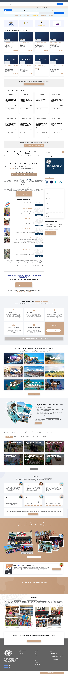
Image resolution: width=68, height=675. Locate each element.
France (28, 223)
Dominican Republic (53, 224)
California (21, 243)
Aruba (46, 228)
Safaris (36, 660)
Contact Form (54, 653)
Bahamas (17, 242)
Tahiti (38, 254)
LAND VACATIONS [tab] (18, 10)
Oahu (42, 242)
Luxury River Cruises (43, 15)
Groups (22, 436)
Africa (19, 213)
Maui (39, 242)
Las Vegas (17, 243)
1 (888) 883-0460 (18, 673)
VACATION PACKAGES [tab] (30, 10)
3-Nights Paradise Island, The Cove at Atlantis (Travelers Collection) (57, 100)
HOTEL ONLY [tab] (41, 10)
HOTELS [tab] (49, 10)
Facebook (43, 582)
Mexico (33, 213)
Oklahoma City (38, 526)
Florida (13, 243)
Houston (20, 526)
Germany (22, 254)
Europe (25, 223)
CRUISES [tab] (8, 10)
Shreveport (25, 526)
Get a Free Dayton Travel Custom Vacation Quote (24, 174)
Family (27, 436)
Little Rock (29, 526)
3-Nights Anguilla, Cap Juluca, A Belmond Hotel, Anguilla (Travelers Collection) (42, 124)
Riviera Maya (39, 243)
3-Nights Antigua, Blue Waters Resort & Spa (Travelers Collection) (57, 124)
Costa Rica (18, 232)
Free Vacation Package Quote (34, 641)
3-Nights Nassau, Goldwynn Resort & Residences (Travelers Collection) (10, 124)
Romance (16, 436)
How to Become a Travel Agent (33, 158)
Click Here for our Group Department (24, 291)
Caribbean (16, 213)
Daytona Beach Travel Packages (24, 179)
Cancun (28, 243)
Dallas (45, 525)
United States (33, 232)
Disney (33, 436)
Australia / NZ (37, 213)
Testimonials (22, 655)
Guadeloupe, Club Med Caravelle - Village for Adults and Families (26, 100)
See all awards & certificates (49, 178)
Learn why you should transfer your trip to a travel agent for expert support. (34, 7)
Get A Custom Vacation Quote (34, 338)
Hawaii (28, 232)
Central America (48, 198)
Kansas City (49, 525)
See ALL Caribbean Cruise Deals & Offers (34, 83)
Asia (31, 213)
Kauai (36, 254)
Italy (34, 242)
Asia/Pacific (48, 190)
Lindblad (36, 662)
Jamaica (25, 242)
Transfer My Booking (35, 15)
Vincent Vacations (34, 586)
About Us (21, 653)
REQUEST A (52, 672)
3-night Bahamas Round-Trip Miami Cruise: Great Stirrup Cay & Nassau (41, 67)
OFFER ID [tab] (57, 10)
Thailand (47, 213)
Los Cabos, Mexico (49, 226)
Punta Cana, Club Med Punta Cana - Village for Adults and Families (10, 100)
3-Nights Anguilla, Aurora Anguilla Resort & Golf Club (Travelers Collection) (25, 124)
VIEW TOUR (7, 136)
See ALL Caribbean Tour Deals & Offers (34, 145)
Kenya (24, 213)
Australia (51, 228)
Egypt (22, 213)
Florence (56, 228)
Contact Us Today (53, 330)
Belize (47, 193)
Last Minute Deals (26, 15)
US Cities (26, 184)
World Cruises (50, 15)
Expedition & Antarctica (18, 15)
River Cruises (37, 658)
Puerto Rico (21, 242)
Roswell (33, 526)
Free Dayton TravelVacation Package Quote (23, 194)
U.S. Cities (47, 216)
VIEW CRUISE (15, 50)
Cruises (44, 436)
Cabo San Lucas (33, 243)
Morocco (27, 213)
